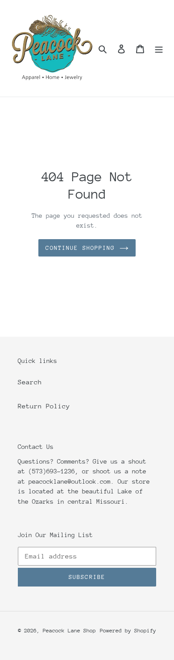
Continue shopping (80, 247)
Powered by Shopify (128, 630)
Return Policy (44, 406)
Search (30, 382)
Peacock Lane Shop (69, 630)
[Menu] (158, 48)
